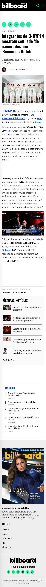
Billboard (6, 250)
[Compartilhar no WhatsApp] (16, 24)
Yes (8, 130)
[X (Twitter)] (18, 572)
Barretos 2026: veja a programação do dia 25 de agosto (27, 308)
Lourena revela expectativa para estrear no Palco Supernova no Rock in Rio (27, 341)
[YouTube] (22, 572)
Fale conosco (6, 547)
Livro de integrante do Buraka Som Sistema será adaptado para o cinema (27, 352)
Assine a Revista (7, 538)
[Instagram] (13, 572)
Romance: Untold (24, 289)
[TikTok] (27, 572)
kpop (39, 118)
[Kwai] (32, 572)
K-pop (3, 31)
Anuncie (4, 534)
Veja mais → (9, 360)
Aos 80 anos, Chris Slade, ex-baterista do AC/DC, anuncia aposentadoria (26, 319)
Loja (3, 542)
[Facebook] (8, 572)
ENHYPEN (9, 111)
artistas (37, 122)
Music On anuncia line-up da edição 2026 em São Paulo (27, 330)
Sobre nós (5, 529)
